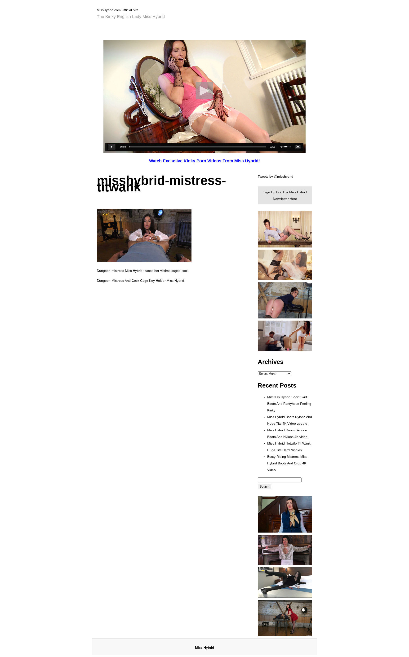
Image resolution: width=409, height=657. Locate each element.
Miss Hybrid (204, 647)
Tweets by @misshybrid (275, 176)
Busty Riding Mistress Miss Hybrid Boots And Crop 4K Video (287, 463)
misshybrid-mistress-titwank (161, 183)
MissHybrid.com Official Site (117, 10)
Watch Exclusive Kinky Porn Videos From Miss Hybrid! (204, 161)
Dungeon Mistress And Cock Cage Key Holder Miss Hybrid (140, 280)
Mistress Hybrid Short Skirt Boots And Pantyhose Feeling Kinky (289, 403)
